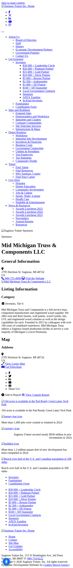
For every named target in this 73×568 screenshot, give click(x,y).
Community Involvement (30, 189)
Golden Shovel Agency (56, 564)
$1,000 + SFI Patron (34, 84)
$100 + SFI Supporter (35, 87)
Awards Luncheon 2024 (29, 211)
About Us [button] (14, 36)
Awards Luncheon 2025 (29, 208)
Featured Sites (23, 113)
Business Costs (24, 145)
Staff (18, 43)
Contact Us (22, 55)
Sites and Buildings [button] (19, 110)
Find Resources (24, 170)
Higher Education (25, 186)
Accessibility (16, 549)
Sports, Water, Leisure (28, 195)
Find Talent (22, 167)
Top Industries (24, 157)
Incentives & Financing (29, 141)
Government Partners (27, 52)
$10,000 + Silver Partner (36, 75)
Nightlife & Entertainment (30, 202)
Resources (21, 224)
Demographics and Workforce (32, 116)
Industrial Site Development (31, 138)
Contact (13, 539)
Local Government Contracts (39, 90)
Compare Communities (28, 122)
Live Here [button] (14, 180)
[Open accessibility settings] (6, 561)
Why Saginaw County (28, 173)
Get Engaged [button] (16, 59)
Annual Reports (24, 221)
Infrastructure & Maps (28, 129)
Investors (21, 62)
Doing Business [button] (17, 132)
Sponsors (28, 94)
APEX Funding (31, 97)
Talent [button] (12, 164)
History (20, 46)
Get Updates (16, 546)
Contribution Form (26, 106)
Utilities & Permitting (27, 151)
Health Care (22, 199)
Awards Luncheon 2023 (29, 215)
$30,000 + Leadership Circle (39, 65)
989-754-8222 (35, 558)
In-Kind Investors (32, 100)
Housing (20, 183)
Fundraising (22, 103)
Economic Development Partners (34, 49)
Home (12, 536)
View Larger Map (15, 363)
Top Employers (24, 154)
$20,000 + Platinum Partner (38, 68)
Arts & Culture (24, 192)
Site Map (14, 542)
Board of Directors (26, 40)
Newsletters (22, 218)
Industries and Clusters (28, 119)
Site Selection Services (28, 125)
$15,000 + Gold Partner (36, 71)
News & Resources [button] (19, 205)
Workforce (21, 135)
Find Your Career (25, 176)
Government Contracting (29, 148)
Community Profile (26, 160)
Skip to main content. (13, 2)
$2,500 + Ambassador (35, 81)
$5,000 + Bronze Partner (36, 78)
